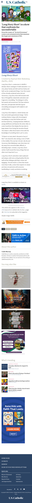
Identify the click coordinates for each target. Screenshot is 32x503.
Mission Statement (7, 474)
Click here (7, 212)
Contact (18, 479)
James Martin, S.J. (12, 391)
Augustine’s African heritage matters (19, 381)
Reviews (7, 229)
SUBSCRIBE (6, 458)
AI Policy (18, 474)
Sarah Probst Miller (13, 369)
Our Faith (11, 379)
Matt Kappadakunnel (15, 281)
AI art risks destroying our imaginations (16, 298)
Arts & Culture (6, 39)
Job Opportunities (6, 481)
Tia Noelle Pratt (12, 382)
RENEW (4, 464)
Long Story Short (10, 75)
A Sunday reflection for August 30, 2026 (18, 366)
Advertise (18, 477)
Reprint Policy (5, 479)
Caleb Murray (5, 41)
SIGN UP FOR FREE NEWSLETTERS (14, 467)
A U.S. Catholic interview (14, 374)
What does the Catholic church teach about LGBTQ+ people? (19, 389)
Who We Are (5, 477)
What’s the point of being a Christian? (19, 373)
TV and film (13, 229)
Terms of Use (24, 492)
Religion (10, 371)
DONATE (5, 461)
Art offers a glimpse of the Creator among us (16, 318)
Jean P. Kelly (15, 321)
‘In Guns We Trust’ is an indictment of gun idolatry (16, 277)
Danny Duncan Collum (15, 301)
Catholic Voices (13, 364)
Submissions (19, 481)
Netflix (3, 185)
